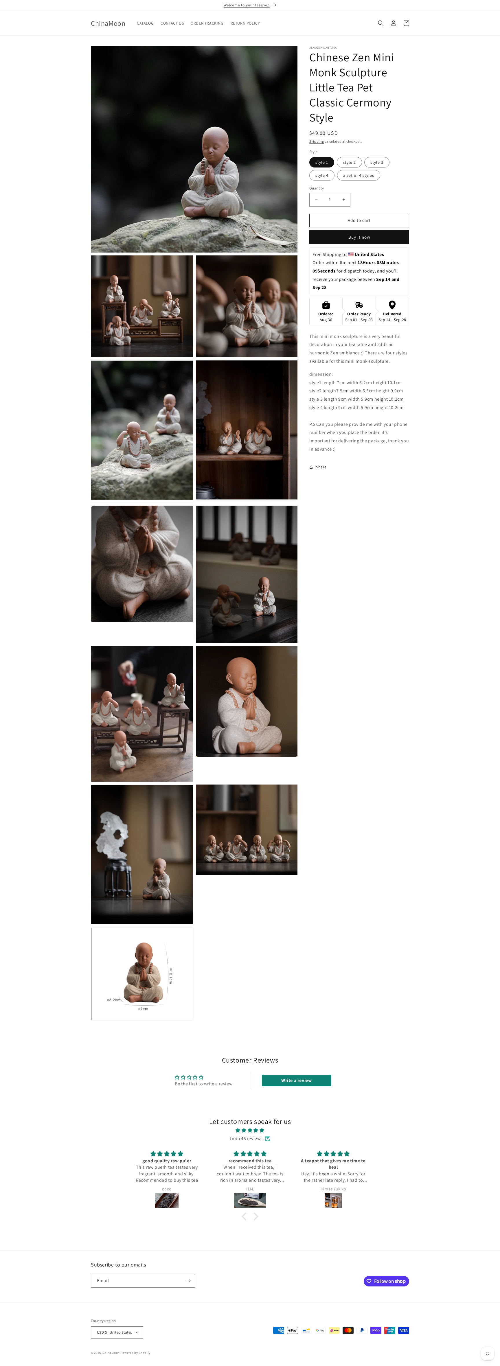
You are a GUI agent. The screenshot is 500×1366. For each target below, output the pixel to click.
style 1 (321, 162)
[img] (250, 1130)
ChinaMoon (111, 1353)
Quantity (316, 188)
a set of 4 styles (358, 175)
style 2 (349, 162)
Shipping (316, 141)
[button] (380, 23)
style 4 (321, 175)
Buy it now (359, 237)
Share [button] (321, 467)
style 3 (376, 162)
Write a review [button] (296, 1080)
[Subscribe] (188, 1281)
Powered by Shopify (135, 1353)
